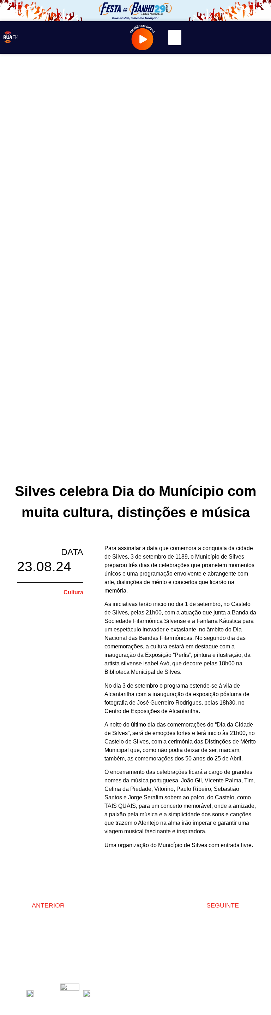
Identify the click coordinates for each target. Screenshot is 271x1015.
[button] (175, 37)
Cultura (73, 592)
